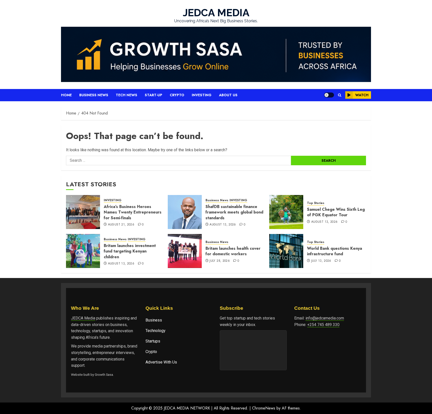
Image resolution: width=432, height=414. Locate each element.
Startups (153, 341)
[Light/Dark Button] (329, 95)
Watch (361, 95)
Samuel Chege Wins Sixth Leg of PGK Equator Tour (336, 212)
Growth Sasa (104, 374)
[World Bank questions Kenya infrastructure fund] (286, 251)
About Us (228, 95)
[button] (339, 95)
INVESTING (113, 200)
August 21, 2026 (121, 225)
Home (66, 95)
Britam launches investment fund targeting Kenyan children (130, 251)
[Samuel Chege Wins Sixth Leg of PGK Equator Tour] (286, 212)
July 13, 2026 (321, 261)
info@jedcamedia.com (325, 318)
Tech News (126, 95)
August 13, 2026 (223, 225)
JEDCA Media (83, 318)
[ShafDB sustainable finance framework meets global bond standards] (185, 212)
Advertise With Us (161, 362)
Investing (202, 95)
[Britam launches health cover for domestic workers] (185, 251)
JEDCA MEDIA (216, 12)
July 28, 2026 (220, 261)
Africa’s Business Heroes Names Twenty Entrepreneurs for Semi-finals (133, 212)
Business (154, 320)
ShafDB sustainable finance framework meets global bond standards (234, 212)
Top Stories (315, 203)
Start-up (153, 95)
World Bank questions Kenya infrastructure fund (334, 251)
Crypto (177, 95)
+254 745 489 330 (323, 324)
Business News (93, 95)
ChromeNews (263, 408)
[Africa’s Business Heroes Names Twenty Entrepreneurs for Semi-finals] (83, 212)
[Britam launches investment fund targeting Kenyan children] (83, 251)
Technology (156, 330)
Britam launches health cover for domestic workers (233, 251)
